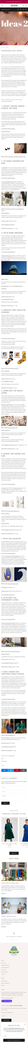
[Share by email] (23, 770)
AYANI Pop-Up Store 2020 (10, 883)
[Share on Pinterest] (17, 770)
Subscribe (6, 1020)
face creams (17, 488)
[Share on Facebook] (4, 770)
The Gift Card (4, 701)
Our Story (3, 963)
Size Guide (3, 969)
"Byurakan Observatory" (6, 255)
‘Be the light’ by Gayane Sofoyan (12, 556)
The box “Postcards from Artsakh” (8, 623)
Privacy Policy (4, 981)
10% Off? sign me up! (14, 1040)
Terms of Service (9, 782)
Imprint (2, 985)
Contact (3, 974)
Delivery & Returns (5, 965)
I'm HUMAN (4, 167)
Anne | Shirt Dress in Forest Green (9, 844)
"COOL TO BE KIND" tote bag (7, 181)
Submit (5, 803)
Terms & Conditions (5, 983)
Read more (3, 893)
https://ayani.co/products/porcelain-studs (16, 156)
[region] (14, 935)
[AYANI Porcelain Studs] (14, 148)
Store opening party (9, 916)
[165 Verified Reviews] (14, 956)
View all (14, 853)
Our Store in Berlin (5, 967)
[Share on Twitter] (11, 770)
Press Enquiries (4, 971)
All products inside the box (7, 404)
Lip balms (3, 488)
